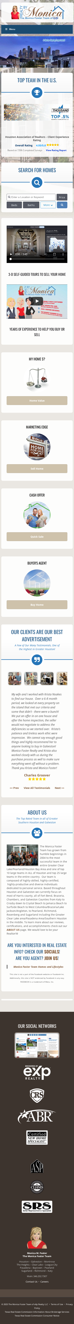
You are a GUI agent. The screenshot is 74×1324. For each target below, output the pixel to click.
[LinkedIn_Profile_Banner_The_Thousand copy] (37, 113)
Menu (12, 29)
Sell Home (37, 468)
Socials (51, 951)
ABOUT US (13, 929)
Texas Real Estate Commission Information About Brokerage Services (37, 1311)
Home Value (37, 400)
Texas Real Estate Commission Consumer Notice (37, 1315)
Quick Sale (37, 536)
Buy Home (37, 604)
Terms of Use (57, 1304)
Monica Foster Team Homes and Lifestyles (38, 966)
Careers (44, 1281)
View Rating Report (56, 150)
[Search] (62, 205)
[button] (37, 301)
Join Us (51, 958)
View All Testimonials (37, 788)
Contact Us (31, 1281)
